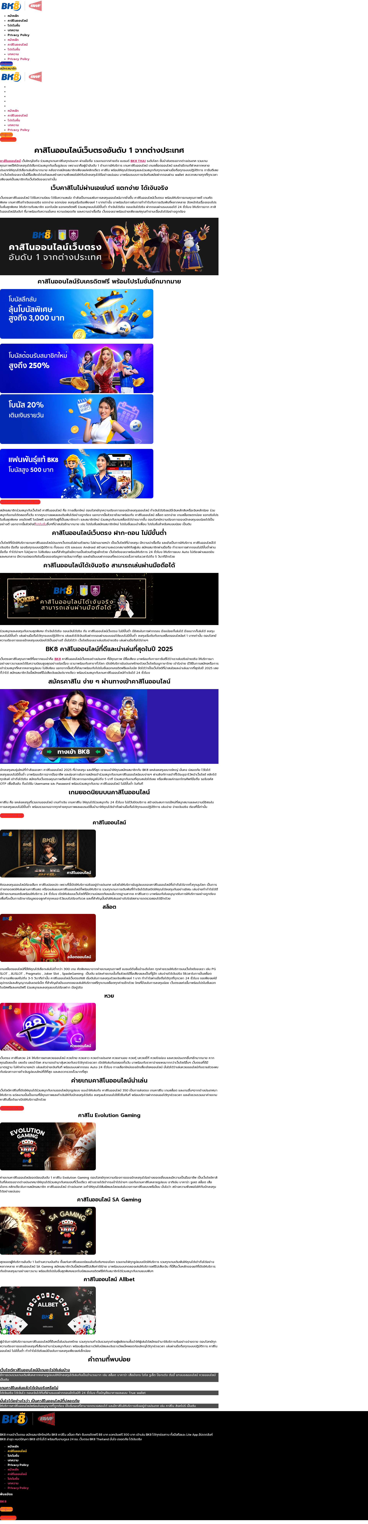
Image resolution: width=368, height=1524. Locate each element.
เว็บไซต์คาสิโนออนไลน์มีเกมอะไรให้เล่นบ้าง (35, 1370)
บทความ (13, 30)
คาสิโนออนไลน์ (18, 20)
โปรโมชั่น (14, 25)
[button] (109, 1370)
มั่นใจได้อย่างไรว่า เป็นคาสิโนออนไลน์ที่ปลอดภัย (40, 1401)
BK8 (57, 659)
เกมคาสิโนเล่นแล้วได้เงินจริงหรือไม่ (29, 1388)
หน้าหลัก (13, 16)
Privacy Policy (19, 35)
